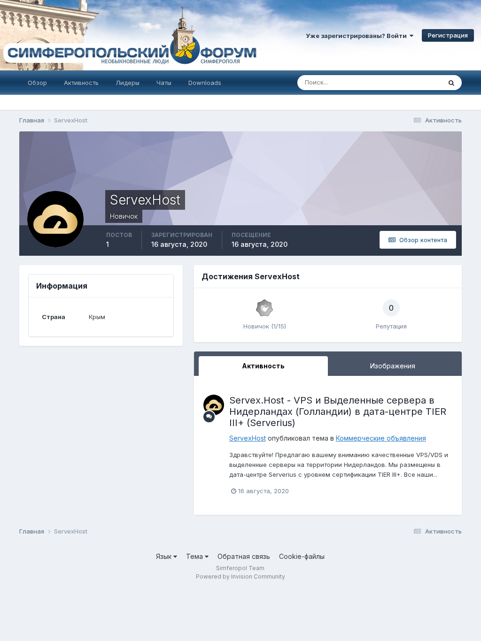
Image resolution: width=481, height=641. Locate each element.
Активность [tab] (263, 366)
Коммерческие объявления (381, 438)
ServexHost (247, 438)
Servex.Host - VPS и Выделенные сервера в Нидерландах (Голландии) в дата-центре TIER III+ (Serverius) (337, 411)
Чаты (163, 82)
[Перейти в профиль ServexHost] (213, 405)
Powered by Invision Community (240, 576)
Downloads (204, 82)
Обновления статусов (397, 82)
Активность (81, 82)
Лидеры (128, 82)
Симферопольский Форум (129, 35)
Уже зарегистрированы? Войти (358, 35)
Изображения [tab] (392, 366)
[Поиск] (451, 82)
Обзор (37, 82)
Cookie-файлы (302, 556)
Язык (164, 556)
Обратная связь (243, 556)
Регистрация (448, 35)
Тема (195, 556)
